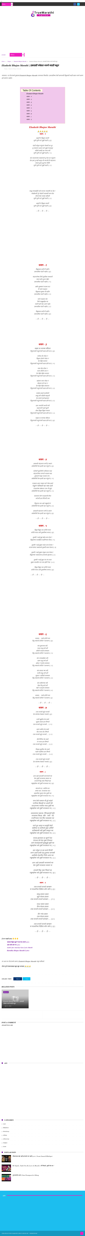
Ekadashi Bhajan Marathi (20, 61)
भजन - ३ (29, 102)
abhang (5, 1135)
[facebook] (74, 4)
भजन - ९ (29, 119)
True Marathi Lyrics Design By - (19, 1233)
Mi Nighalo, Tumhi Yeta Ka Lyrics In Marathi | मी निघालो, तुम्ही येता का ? (33, 1166)
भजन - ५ (29, 108)
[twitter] (78, 4)
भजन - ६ (29, 111)
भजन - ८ (29, 116)
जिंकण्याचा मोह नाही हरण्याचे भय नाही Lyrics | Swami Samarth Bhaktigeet (32, 1156)
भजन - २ (29, 99)
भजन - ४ (29, 105)
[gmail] (82, 3)
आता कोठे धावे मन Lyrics (13, 945)
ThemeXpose (33, 1233)
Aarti (4, 1124)
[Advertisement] (42, 34)
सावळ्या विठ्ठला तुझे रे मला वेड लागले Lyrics (18, 942)
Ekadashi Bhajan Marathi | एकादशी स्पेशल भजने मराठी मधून (13, 1002)
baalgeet (5, 1143)
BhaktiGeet (6, 1127)
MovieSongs (6, 1131)
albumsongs (6, 1139)
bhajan (9, 61)
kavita (4, 1146)
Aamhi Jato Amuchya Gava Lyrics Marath (20, 948)
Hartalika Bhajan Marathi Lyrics (18, 950)
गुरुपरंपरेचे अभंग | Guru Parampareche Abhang (26, 1175)
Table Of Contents (32, 90)
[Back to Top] (81, 1233)
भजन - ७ (29, 114)
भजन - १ (29, 96)
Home (3, 55)
